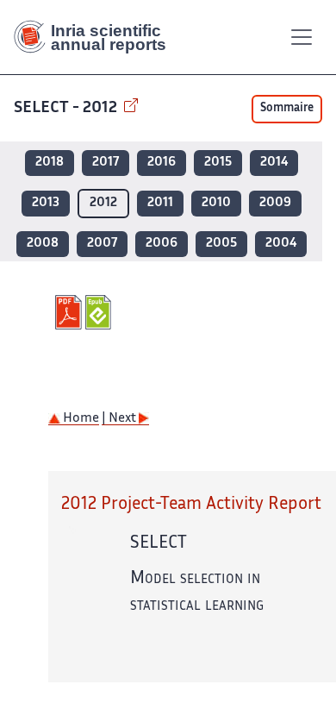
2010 (216, 203)
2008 (43, 243)
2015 (218, 162)
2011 (160, 203)
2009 (275, 203)
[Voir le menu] (301, 37)
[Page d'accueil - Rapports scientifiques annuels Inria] (96, 37)
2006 (161, 243)
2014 (274, 162)
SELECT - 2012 (67, 108)
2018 (49, 162)
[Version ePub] (100, 312)
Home (79, 418)
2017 (105, 162)
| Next (120, 418)
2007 (102, 243)
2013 (45, 203)
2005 (221, 243)
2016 (161, 162)
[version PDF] (70, 312)
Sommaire (287, 109)
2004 (280, 243)
